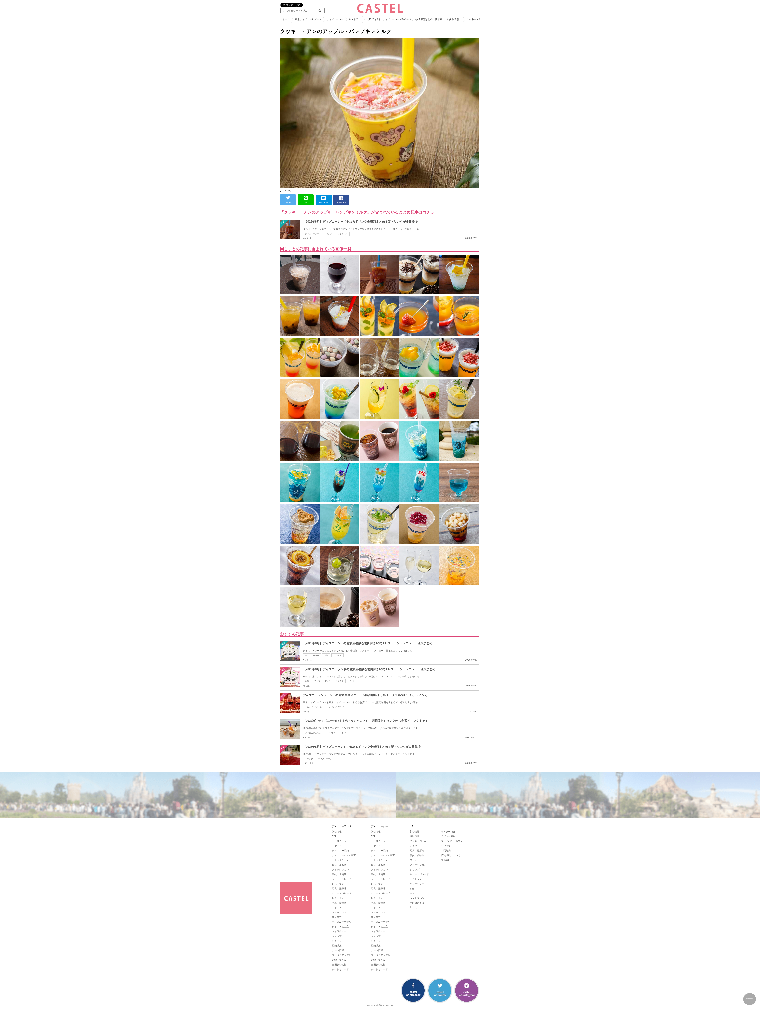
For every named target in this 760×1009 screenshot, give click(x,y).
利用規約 (446, 850)
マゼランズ (342, 234)
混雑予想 (414, 836)
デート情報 (338, 950)
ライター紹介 (448, 831)
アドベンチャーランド (336, 733)
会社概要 (446, 845)
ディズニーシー (312, 234)
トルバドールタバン (314, 707)
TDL (334, 836)
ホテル (413, 893)
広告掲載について (450, 855)
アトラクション (340, 860)
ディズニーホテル (341, 921)
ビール (352, 681)
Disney (287, 190)
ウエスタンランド (336, 707)
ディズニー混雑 (340, 850)
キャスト (337, 907)
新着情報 (337, 831)
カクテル (337, 655)
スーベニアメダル (341, 955)
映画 (412, 888)
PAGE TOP (749, 999)
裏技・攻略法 (339, 864)
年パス (413, 907)
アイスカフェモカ (313, 733)
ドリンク (328, 234)
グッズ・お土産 (340, 926)
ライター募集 (448, 836)
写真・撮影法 (339, 888)
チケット (337, 845)
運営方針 (446, 860)
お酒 (326, 655)
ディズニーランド (322, 681)
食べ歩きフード (340, 969)
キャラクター (339, 931)
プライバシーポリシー (453, 841)
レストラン (338, 883)
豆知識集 (337, 945)
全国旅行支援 (339, 964)
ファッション (339, 912)
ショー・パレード (341, 879)
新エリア (337, 917)
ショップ (337, 936)
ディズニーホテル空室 (344, 855)
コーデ (413, 860)
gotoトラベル (339, 960)
